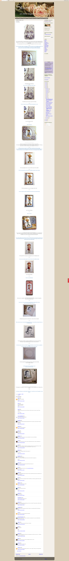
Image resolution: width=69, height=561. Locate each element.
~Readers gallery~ (48, 105)
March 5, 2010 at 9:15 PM (21, 514)
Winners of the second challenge (49, 101)
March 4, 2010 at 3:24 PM (21, 475)
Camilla (19, 493)
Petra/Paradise (20, 497)
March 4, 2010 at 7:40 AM (21, 413)
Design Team (24, 18)
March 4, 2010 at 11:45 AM (21, 447)
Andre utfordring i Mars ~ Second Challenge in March (49, 108)
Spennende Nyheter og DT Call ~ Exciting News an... (49, 99)
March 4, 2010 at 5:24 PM (21, 480)
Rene (18, 538)
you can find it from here (30, 468)
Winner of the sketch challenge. (48, 110)
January (47, 118)
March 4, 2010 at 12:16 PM (21, 453)
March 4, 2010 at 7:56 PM (21, 495)
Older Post (41, 554)
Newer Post (18, 554)
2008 (46, 120)
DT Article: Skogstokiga (49, 103)
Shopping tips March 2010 (49, 102)
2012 (46, 85)
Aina (18, 477)
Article (45, 41)
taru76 (18, 409)
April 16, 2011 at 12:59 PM (21, 540)
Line (18, 440)
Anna (18, 403)
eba (18, 512)
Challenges (36, 18)
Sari (18, 467)
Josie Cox (19, 547)
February (47, 117)
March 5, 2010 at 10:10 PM (21, 524)
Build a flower (47, 112)
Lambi (18, 472)
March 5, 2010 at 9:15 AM (21, 499)
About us (45, 40)
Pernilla (19, 426)
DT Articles (45, 18)
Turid (18, 487)
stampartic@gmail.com (49, 68)
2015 (46, 82)
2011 (46, 86)
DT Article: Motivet (48, 111)
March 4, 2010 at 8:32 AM (21, 433)
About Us (20, 18)
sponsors (45, 50)
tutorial (45, 51)
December (47, 88)
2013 (46, 84)
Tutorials (29, 18)
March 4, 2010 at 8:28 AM (21, 428)
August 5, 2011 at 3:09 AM (21, 549)
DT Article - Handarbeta (49, 106)
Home (17, 18)
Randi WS (19, 420)
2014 (46, 83)
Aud (18, 526)
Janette (19, 533)
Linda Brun (19, 507)
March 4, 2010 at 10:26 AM (21, 442)
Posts (46, 123)
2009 (46, 119)
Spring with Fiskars (48, 104)
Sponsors (32, 18)
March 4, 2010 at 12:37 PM (21, 460)
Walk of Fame (41, 18)
